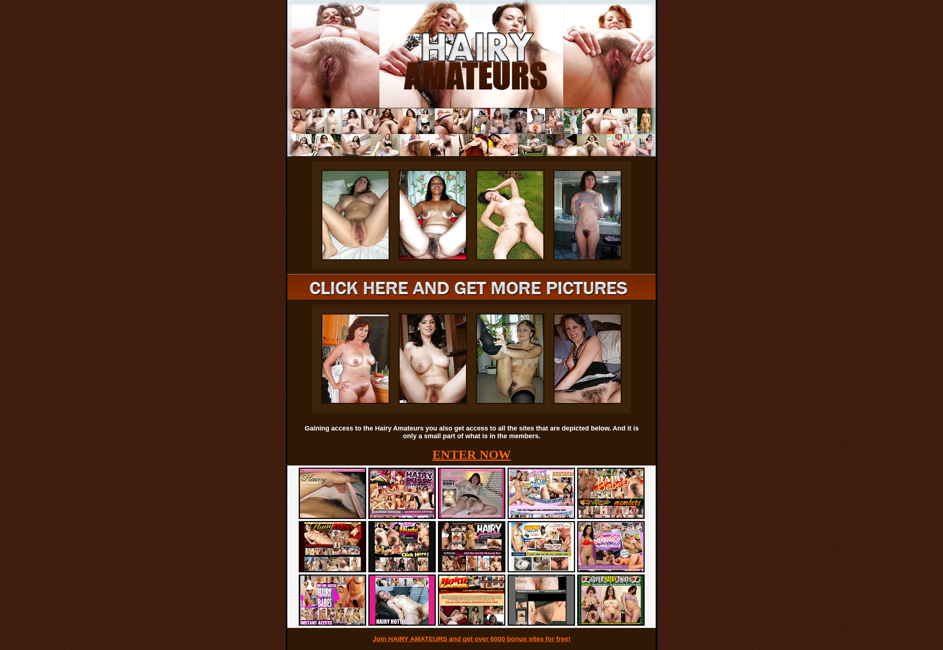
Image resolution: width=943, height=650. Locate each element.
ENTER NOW (471, 454)
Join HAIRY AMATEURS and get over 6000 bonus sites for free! (472, 639)
